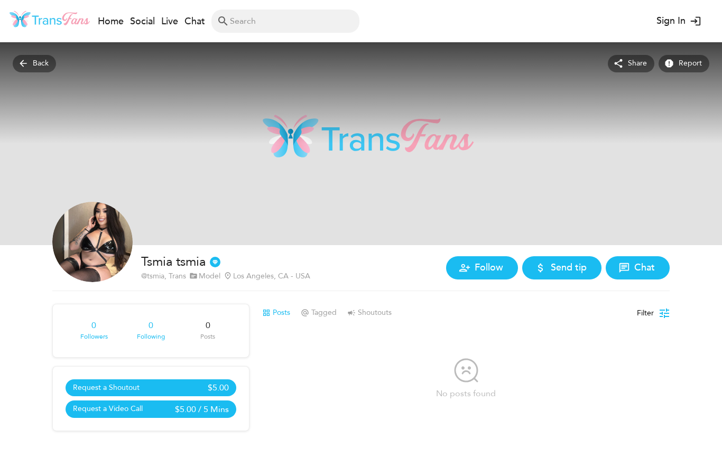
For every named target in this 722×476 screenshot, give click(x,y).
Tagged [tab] (324, 312)
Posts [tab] (281, 312)
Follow (489, 267)
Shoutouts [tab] (375, 312)
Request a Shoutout (151, 388)
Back (41, 63)
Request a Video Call (151, 409)
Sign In (671, 20)
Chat (644, 267)
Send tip (569, 267)
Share (637, 63)
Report (690, 63)
